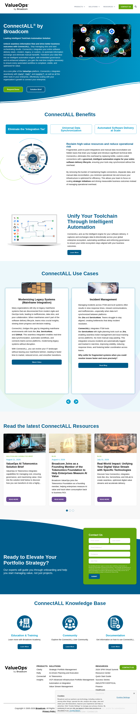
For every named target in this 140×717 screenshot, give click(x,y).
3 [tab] (73, 511)
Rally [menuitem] (39, 673)
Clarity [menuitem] (39, 669)
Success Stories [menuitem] (103, 680)
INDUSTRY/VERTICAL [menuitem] (106, 683)
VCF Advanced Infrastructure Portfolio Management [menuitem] (71, 680)
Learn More (74, 252)
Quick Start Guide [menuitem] (103, 676)
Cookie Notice (74, 710)
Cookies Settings (123, 697)
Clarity (21, 74)
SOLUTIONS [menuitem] (93, 7)
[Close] (134, 693)
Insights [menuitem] (40, 680)
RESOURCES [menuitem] (108, 7)
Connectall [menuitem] (41, 676)
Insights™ (40, 74)
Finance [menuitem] (99, 686)
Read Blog (103, 365)
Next (76, 401)
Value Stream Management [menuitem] (61, 686)
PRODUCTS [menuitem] (78, 7)
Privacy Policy (49, 711)
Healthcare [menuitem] (100, 690)
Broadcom (40, 708)
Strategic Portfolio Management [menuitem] (63, 669)
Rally (28, 74)
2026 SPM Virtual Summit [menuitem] (107, 669)
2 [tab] (70, 511)
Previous (68, 401)
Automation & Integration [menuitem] (60, 683)
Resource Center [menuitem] (103, 673)
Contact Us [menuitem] (126, 7)
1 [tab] (67, 511)
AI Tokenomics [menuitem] (55, 676)
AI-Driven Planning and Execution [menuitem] (64, 673)
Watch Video (36, 362)
